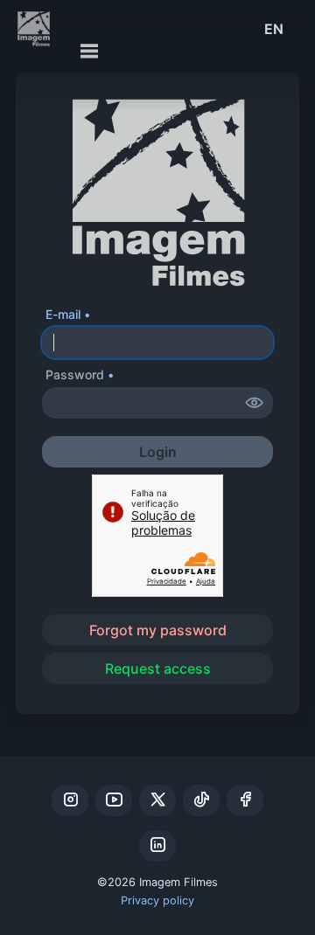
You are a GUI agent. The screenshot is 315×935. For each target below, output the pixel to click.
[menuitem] (274, 29)
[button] (254, 402)
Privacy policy (157, 900)
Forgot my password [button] (158, 630)
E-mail (63, 314)
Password (75, 374)
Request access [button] (158, 668)
